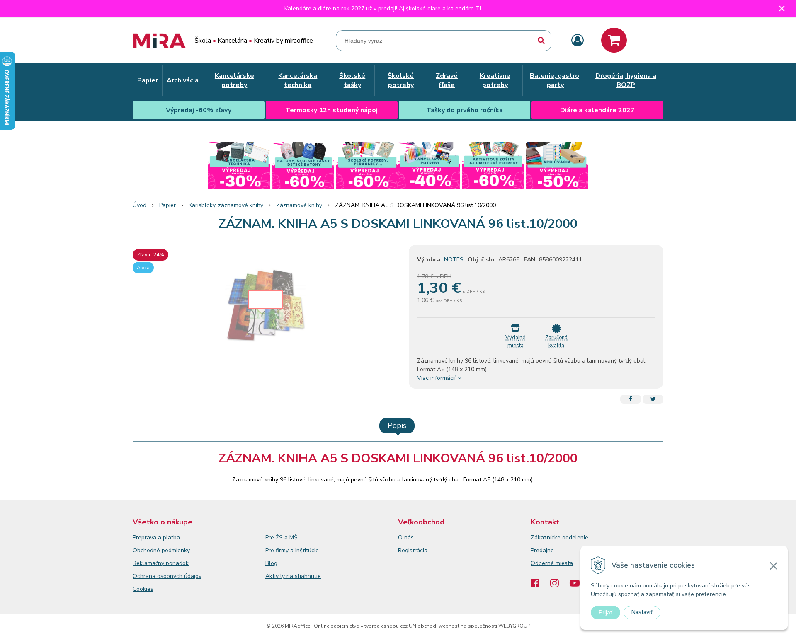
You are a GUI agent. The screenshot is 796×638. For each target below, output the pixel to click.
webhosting (453, 626)
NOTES (454, 259)
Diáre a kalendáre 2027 (597, 110)
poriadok (177, 563)
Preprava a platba (156, 537)
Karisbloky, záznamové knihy (226, 205)
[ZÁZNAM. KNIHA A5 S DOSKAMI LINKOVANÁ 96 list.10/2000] (265, 307)
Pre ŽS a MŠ (281, 537)
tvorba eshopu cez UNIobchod (400, 626)
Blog (271, 563)
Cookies (143, 589)
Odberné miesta (552, 563)
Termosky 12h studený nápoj (331, 110)
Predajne (542, 550)
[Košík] (614, 40)
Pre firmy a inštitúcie (292, 550)
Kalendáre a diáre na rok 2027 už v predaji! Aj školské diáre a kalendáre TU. (384, 8)
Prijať (605, 612)
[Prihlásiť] (577, 40)
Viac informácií (436, 378)
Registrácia (412, 550)
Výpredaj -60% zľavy (198, 110)
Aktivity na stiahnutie (293, 576)
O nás (406, 537)
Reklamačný (149, 563)
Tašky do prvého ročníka (464, 110)
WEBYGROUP (514, 626)
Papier (167, 205)
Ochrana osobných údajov (167, 576)
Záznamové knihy (299, 205)
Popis (397, 425)
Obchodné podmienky (161, 550)
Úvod (139, 205)
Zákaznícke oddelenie (559, 537)
